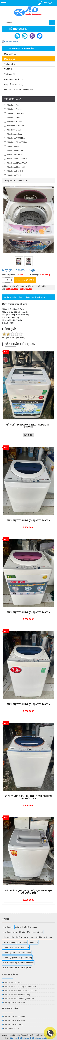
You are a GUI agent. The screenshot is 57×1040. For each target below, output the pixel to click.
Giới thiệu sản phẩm (13, 297)
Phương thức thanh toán (14, 1002)
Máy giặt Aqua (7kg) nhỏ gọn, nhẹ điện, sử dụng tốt (28, 891)
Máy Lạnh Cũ (10, 54)
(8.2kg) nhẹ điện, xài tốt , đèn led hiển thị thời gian (28, 797)
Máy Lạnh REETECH (16, 167)
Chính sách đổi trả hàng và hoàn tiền (19, 986)
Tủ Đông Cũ (9, 74)
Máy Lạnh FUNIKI (15, 171)
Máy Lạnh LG (13, 146)
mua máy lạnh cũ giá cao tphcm (17, 952)
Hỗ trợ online (18, 29)
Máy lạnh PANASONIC (17, 142)
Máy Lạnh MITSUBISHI (17, 159)
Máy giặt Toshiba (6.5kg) (18, 270)
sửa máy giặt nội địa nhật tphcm (17, 968)
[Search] (52, 22)
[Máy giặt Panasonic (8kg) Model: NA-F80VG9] (28, 385)
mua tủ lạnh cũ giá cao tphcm (16, 947)
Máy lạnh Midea (14, 117)
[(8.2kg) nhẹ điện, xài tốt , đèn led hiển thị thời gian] (28, 757)
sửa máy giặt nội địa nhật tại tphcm (18, 963)
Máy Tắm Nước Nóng (13, 84)
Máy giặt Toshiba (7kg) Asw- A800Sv (28, 520)
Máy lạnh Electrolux (15, 113)
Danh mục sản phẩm (21, 48)
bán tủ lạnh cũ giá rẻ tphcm (15, 942)
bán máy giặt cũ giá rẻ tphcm (15, 937)
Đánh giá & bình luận (35, 297)
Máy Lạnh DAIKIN (15, 150)
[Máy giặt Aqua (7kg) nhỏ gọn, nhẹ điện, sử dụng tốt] (28, 851)
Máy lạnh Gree (13, 105)
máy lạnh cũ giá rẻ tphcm (26, 927)
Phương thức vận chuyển (14, 1016)
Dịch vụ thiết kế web (19, 1038)
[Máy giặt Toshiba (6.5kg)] (28, 219)
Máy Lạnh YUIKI (14, 175)
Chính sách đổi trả (11, 1028)
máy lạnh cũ (8, 927)
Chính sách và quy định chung (16, 994)
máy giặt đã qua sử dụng (41, 937)
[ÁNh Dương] (28, 12)
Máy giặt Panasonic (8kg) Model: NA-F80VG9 (28, 426)
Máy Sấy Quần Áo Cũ (13, 79)
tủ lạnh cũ (33, 942)
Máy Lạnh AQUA (14, 134)
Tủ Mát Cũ (9, 69)
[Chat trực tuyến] (10, 41)
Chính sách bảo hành (12, 982)
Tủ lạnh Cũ (9, 64)
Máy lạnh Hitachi (14, 121)
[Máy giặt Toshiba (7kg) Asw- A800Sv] (28, 481)
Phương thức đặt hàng (13, 1024)
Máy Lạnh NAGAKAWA (17, 163)
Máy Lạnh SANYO (15, 154)
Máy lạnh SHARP (14, 130)
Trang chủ (8, 181)
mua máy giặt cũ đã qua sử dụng (17, 957)
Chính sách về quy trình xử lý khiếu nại (20, 990)
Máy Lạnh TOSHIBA (16, 138)
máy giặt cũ (38, 932)
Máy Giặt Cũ (9, 59)
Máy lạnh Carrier (14, 109)
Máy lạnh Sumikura (15, 126)
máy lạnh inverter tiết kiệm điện (16, 932)
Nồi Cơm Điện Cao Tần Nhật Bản (18, 89)
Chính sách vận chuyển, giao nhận (18, 998)
